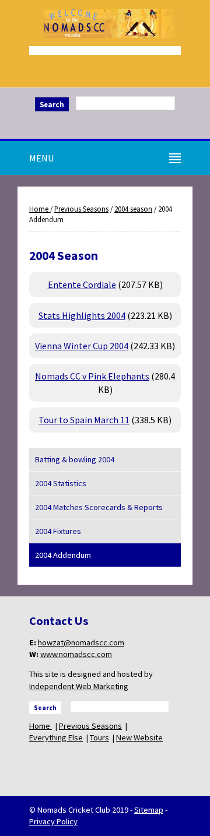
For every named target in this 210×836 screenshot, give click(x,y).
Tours (99, 737)
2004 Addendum (63, 555)
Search (52, 104)
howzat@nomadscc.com (81, 642)
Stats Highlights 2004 (81, 315)
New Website (139, 737)
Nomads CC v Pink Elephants (92, 376)
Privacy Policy (53, 821)
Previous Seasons (81, 208)
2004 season (133, 208)
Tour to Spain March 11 (84, 420)
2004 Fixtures (58, 531)
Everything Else (56, 737)
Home (39, 208)
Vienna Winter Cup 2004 (81, 346)
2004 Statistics (60, 483)
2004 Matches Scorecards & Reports (99, 507)
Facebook (105, 123)
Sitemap (148, 810)
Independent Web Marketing (78, 686)
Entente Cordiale (82, 284)
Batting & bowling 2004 (74, 459)
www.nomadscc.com (76, 654)
